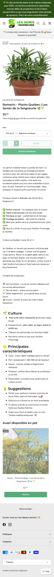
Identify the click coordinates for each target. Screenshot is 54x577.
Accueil (5, 42)
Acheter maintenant (27, 151)
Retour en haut (25, 509)
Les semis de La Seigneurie (13, 100)
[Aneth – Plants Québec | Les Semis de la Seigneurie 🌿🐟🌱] (26, 451)
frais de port (14, 118)
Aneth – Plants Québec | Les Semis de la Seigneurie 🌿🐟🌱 (25, 480)
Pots (4, 127)
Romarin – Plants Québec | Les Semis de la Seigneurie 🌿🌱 (23, 44)
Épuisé (36, 143)
